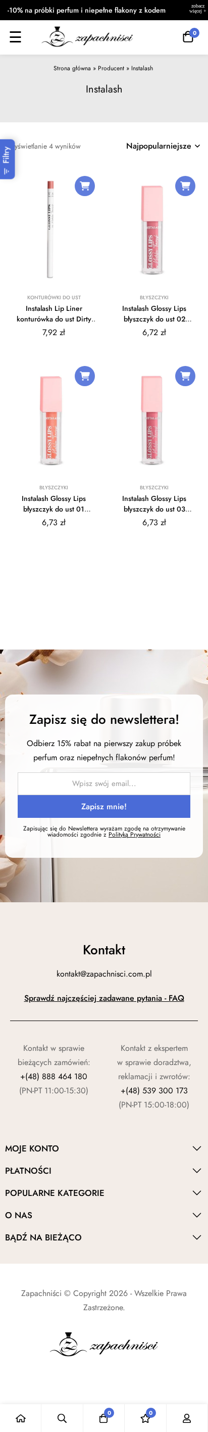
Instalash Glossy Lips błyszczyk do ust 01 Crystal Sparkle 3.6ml (54, 509)
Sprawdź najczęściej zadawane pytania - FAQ (104, 998)
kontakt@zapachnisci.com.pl (104, 974)
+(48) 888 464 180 (53, 1076)
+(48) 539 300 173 (154, 1090)
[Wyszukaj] (62, 1418)
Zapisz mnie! (104, 806)
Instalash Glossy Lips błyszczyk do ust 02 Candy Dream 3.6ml (154, 319)
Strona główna (72, 68)
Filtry (6, 155)
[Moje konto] (187, 1418)
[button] (85, 186)
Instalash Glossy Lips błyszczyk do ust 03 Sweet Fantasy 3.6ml (154, 509)
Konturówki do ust (54, 297)
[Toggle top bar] (198, 10)
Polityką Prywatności (135, 834)
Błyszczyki (154, 297)
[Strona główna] (20, 1418)
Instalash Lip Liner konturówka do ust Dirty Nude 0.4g (54, 319)
